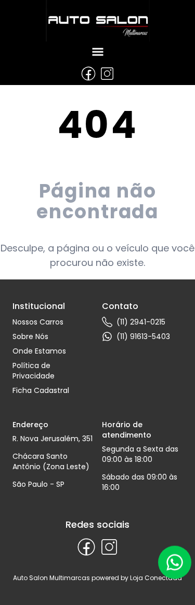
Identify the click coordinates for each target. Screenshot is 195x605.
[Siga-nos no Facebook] (88, 73)
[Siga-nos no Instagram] (107, 73)
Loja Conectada (156, 577)
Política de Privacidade (33, 370)
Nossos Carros (37, 322)
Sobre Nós (30, 336)
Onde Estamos (39, 351)
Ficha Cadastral (40, 390)
